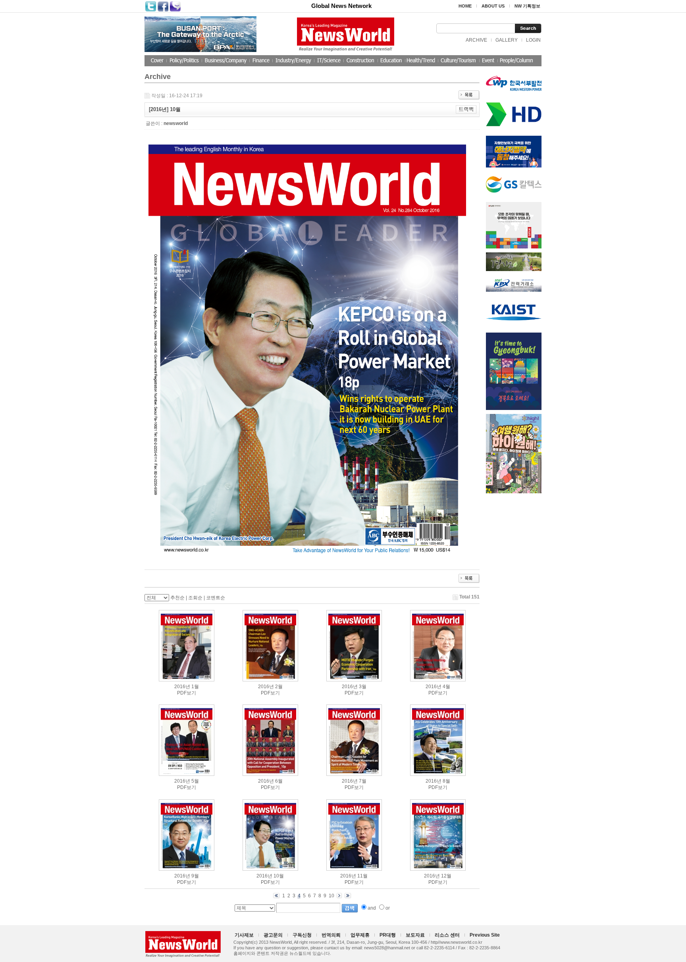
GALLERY (506, 40)
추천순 (177, 597)
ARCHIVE (476, 40)
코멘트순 (215, 597)
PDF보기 (186, 693)
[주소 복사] (466, 109)
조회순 (195, 597)
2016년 (182, 686)
